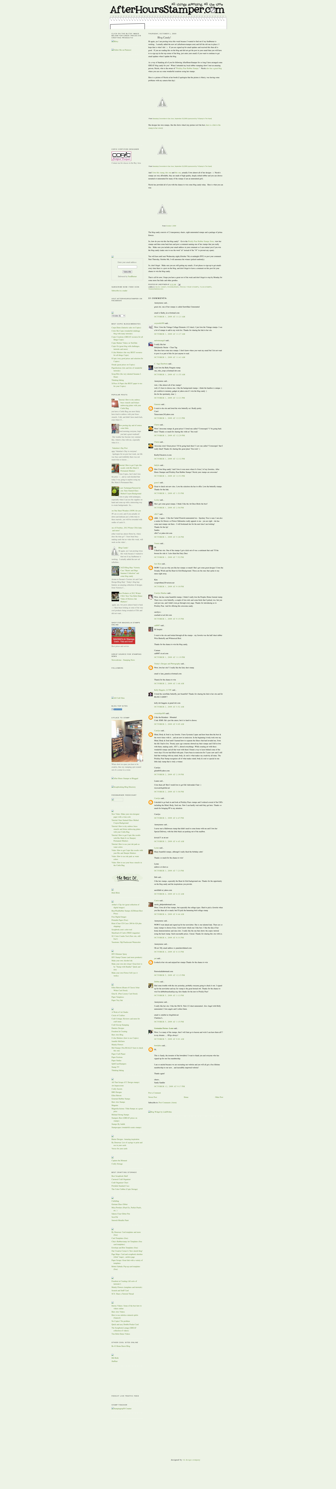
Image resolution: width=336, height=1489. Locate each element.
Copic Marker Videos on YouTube (124, 343)
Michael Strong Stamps (120, 1114)
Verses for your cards (119, 1148)
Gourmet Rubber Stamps (121, 1098)
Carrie (156, 900)
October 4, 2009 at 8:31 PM (169, 937)
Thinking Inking (118, 380)
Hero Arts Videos (118, 1311)
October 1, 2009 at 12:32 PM (169, 458)
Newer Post (152, 1097)
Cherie (156, 424)
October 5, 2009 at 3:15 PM (169, 1021)
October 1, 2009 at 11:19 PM (169, 657)
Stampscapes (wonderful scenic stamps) (126, 1127)
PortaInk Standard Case (120, 1186)
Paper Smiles (116, 1060)
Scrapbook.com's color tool (122, 929)
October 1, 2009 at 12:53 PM (169, 476)
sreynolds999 (159, 323)
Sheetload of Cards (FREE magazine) (126, 933)
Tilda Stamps (205, 287)
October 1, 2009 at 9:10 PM (169, 586)
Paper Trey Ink (117, 1000)
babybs (156, 465)
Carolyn (157, 730)
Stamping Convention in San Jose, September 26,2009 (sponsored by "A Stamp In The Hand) (182, 118)
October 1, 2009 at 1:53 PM (169, 493)
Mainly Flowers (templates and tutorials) (127, 1287)
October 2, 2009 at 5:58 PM (169, 791)
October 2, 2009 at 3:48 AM (169, 683)
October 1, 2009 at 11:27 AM (169, 334)
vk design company (191, 1460)
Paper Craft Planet (118, 1054)
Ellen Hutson (116, 1095)
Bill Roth (115, 1358)
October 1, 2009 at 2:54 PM (169, 507)
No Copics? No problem (121, 1321)
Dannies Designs (118, 1028)
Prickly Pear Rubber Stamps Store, (201, 241)
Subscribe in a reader (119, 290)
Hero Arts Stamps (118, 1102)
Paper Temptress (118, 997)
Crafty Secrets (117, 1089)
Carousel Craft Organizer (121, 1179)
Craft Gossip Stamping (120, 1025)
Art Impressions (118, 1085)
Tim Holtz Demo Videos (121, 1334)
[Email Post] (179, 284)
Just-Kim (157, 563)
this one (168, 172)
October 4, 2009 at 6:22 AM (169, 894)
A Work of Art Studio (120, 1012)
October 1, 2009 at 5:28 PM (169, 537)
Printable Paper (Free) (120, 920)
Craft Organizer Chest (120, 1182)
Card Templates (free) (120, 1238)
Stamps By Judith (118, 1124)
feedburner (173, 287)
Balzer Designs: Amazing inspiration (125, 1139)
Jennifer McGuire (118, 1041)
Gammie (157, 404)
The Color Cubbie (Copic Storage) (125, 1189)
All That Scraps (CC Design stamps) (125, 1082)
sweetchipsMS (159, 713)
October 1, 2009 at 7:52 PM (169, 557)
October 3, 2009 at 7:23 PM (169, 870)
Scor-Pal (115, 1217)
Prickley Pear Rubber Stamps (187, 68)
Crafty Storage (117, 1163)
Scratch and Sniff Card (120, 1290)
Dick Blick (116, 892)
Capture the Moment (119, 1160)
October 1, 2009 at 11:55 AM (169, 374)
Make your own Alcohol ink (122, 960)
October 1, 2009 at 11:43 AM (169, 357)
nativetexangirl (159, 340)
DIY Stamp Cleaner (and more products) (127, 957)
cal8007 (157, 625)
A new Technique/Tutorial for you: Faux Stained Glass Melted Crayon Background (130, 491)
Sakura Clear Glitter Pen (121, 1213)
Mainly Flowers (117, 1044)
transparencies (155, 289)
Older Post (219, 1097)
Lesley (156, 500)
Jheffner (115, 1361)
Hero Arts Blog (117, 1034)
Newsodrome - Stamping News (123, 660)
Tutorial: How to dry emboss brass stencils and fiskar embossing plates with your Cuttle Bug (126, 829)
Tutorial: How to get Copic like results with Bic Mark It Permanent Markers (130, 468)
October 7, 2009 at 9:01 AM (169, 1039)
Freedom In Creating (119, 1031)
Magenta (115, 1105)
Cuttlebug (115, 1201)
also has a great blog (214, 68)
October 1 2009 (171, 226)
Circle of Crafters (118, 1015)
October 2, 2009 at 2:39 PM (169, 774)
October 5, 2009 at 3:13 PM (169, 995)
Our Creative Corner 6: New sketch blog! (127, 1251)
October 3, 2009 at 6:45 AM (169, 841)
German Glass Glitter (120, 1204)
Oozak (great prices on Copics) (123, 364)
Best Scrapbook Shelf (120, 1176)
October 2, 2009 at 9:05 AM (169, 724)
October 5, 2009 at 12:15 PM (169, 975)
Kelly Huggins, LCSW (163, 690)
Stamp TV (115, 1067)
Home (186, 1097)
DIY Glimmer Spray (119, 954)
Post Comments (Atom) (168, 1102)
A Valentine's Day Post (119, 448)
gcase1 (156, 482)
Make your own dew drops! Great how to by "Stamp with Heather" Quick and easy (127, 967)
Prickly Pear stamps (189, 287)
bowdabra (157, 1045)
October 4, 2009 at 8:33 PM (169, 951)
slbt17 (156, 514)
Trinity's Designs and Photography (167, 663)
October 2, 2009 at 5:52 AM (169, 706)
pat (155, 958)
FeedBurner (132, 276)
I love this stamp (158, 172)
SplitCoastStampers (119, 1063)
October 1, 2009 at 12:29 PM (169, 435)
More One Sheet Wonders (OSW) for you (125, 510)
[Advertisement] (122, 209)
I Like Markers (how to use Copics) (125, 1038)
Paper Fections (117, 1057)
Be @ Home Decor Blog (121, 1346)
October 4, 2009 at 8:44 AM (169, 914)
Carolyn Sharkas (160, 593)
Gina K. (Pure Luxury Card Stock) (125, 993)
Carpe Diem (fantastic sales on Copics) (126, 327)
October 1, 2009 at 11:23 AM (169, 316)
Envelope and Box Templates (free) (125, 1247)
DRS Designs (117, 1092)
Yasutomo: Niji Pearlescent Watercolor (126, 942)
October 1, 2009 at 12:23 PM (169, 418)
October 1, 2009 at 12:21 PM (169, 398)
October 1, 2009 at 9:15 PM (169, 619)
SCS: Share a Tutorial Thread (123, 1293)
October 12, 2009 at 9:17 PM (169, 1086)
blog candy (161, 287)
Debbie (156, 981)
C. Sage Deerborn (161, 363)
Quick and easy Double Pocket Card (125, 1324)
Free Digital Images (119, 917)
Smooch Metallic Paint (120, 1220)
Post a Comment (154, 1093)
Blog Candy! (123, 547)
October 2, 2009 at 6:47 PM (169, 818)
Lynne (156, 848)
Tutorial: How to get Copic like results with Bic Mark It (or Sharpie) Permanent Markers (126, 838)
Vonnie (156, 543)
